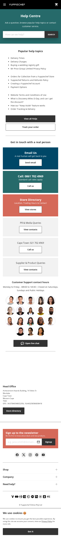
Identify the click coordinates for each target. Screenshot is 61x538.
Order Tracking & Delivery (23, 109)
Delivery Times (18, 58)
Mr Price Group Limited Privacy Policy (28, 68)
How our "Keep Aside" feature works (28, 105)
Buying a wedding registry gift (25, 65)
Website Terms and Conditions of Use (28, 95)
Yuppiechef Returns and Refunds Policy (29, 80)
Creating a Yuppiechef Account (25, 83)
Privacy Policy (47, 521)
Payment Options (19, 87)
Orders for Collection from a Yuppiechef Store (32, 76)
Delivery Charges (19, 61)
